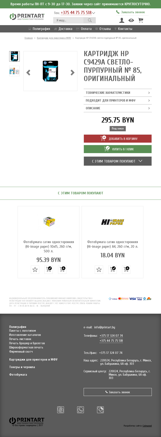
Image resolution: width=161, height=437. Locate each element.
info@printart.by (104, 327)
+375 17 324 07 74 (111, 336)
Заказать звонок (119, 392)
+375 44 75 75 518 (76, 12)
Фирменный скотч (21, 351)
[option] (14, 56)
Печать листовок (20, 339)
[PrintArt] (27, 16)
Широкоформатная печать (26, 347)
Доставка (65, 29)
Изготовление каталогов (25, 335)
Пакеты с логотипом (22, 331)
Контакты (125, 29)
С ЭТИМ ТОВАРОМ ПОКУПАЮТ (114, 161)
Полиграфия (41, 29)
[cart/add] (48, 270)
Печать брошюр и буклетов (27, 343)
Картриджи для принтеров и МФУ (54, 37)
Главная (29, 37)
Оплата (86, 29)
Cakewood (147, 425)
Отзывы (105, 29)
